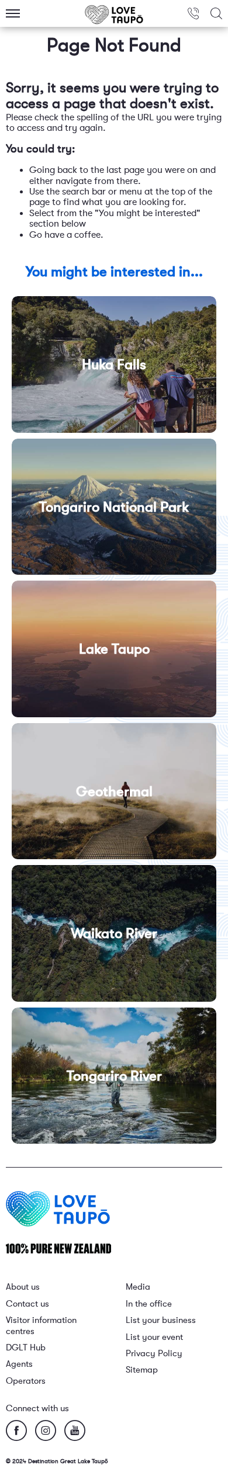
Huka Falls (114, 364)
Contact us (27, 1304)
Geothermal (114, 791)
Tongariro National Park (114, 507)
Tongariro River (114, 1076)
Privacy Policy (154, 1354)
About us (23, 1287)
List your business (161, 1320)
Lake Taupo (114, 649)
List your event (154, 1337)
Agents (19, 1364)
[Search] (216, 13)
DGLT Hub (26, 1348)
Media (138, 1287)
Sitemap (142, 1370)
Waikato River (114, 933)
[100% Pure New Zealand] (58, 1248)
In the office (149, 1304)
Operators (26, 1381)
